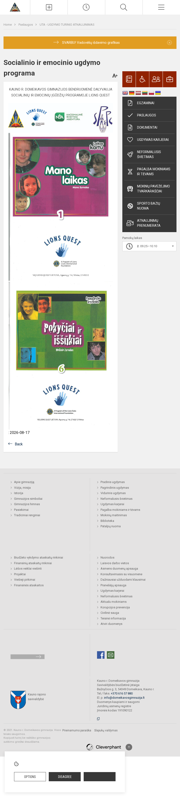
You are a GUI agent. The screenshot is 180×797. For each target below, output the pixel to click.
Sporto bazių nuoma (148, 206)
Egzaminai (145, 103)
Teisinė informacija (113, 618)
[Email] (110, 655)
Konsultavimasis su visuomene (121, 574)
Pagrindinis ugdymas (115, 487)
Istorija (18, 493)
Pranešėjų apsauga (113, 585)
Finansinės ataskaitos (29, 585)
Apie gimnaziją (24, 482)
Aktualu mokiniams (114, 601)
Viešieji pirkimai (24, 579)
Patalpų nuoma (111, 526)
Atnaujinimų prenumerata (149, 223)
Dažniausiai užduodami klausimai (123, 579)
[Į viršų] (129, 747)
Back (19, 444)
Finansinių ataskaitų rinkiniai (33, 563)
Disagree (65, 777)
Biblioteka (107, 521)
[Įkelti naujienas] (49, 7)
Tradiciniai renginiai (27, 515)
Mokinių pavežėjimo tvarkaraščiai (153, 188)
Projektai (20, 574)
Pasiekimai (21, 510)
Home (8, 24)
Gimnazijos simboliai (28, 498)
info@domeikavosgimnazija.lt (124, 697)
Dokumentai (147, 127)
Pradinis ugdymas (113, 482)
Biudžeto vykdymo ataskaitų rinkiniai (38, 557)
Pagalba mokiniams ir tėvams (153, 171)
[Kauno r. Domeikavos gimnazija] (15, 6)
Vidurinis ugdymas (113, 493)
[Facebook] (101, 655)
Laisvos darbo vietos (115, 563)
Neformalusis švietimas (149, 154)
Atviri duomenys (111, 624)
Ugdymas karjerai (153, 140)
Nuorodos (107, 557)
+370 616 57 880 (122, 693)
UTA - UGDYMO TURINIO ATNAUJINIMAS (67, 24)
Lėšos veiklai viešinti (28, 568)
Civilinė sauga (110, 613)
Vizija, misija (22, 487)
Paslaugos (26, 24)
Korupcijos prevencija (115, 607)
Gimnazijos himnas (27, 504)
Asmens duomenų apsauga (119, 568)
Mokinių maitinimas (114, 515)
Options (30, 777)
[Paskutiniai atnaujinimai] (86, 7)
